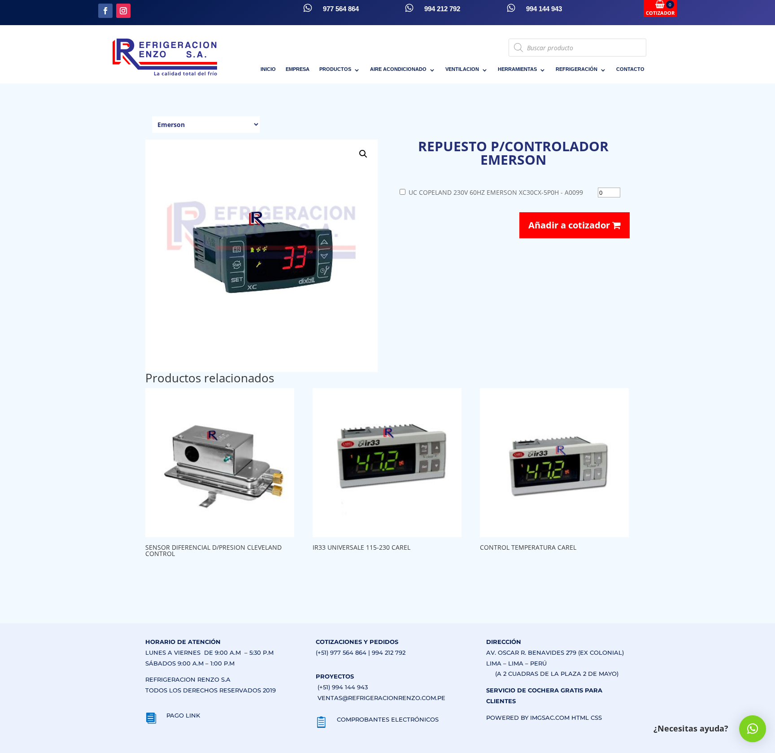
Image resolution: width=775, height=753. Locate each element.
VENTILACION (462, 69)
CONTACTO (630, 69)
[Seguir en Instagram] (123, 11)
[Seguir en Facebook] (105, 11)
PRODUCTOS (335, 69)
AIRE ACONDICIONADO (398, 69)
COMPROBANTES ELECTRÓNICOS (388, 719)
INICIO (268, 69)
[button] (363, 154)
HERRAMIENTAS (517, 69)
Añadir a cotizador (570, 225)
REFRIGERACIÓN (576, 69)
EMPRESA (297, 69)
